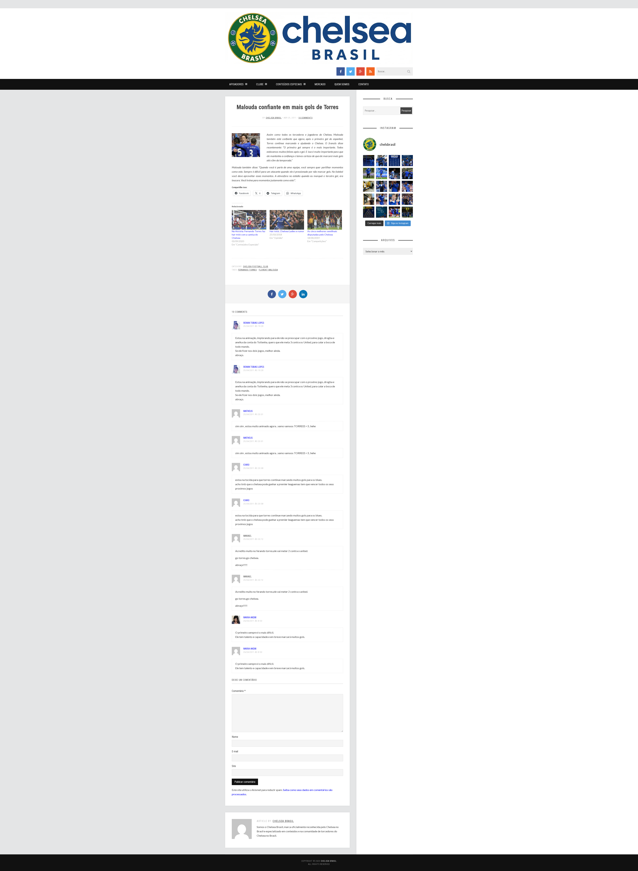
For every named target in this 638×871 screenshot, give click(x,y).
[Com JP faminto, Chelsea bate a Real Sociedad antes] (407, 212)
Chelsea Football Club (255, 266)
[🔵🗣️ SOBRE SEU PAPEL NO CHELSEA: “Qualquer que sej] (407, 160)
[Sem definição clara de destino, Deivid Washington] (381, 160)
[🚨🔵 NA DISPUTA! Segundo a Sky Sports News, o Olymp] (394, 186)
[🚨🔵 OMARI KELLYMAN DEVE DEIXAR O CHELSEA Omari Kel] (381, 173)
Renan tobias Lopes (253, 323)
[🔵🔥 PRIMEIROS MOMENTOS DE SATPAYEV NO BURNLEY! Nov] (368, 199)
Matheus (248, 411)
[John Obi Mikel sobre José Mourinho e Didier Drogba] (368, 186)
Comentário (239, 691)
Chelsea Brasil (274, 118)
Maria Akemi (249, 617)
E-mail (235, 751)
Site (234, 766)
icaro (246, 464)
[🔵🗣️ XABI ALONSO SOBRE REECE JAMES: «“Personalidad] (407, 186)
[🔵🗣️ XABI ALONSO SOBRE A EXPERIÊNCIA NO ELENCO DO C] (407, 173)
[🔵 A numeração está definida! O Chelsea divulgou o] (394, 160)
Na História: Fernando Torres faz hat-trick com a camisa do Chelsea (248, 234)
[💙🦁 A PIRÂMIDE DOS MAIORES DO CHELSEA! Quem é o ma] (368, 212)
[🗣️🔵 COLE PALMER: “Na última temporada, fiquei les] (394, 199)
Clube (259, 84)
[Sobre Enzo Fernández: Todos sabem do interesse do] (394, 173)
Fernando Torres (247, 270)
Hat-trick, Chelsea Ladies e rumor (287, 231)
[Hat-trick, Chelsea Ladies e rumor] (287, 220)
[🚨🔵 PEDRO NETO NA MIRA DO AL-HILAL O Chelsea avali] (381, 199)
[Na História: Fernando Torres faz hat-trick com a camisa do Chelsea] (249, 220)
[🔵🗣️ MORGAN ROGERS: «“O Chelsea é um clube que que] (381, 186)
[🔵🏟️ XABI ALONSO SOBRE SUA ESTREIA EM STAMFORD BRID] (407, 199)
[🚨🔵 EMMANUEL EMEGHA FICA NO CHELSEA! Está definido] (368, 173)
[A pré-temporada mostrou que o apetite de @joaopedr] (381, 212)
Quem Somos (341, 84)
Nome (235, 736)
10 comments (305, 118)
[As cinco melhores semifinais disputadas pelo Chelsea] (324, 220)
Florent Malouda (268, 270)
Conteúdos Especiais (289, 84)
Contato (363, 84)
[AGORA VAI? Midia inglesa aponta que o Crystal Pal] (368, 160)
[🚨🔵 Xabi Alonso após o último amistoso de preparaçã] (394, 212)
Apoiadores (236, 84)
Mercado (320, 84)
